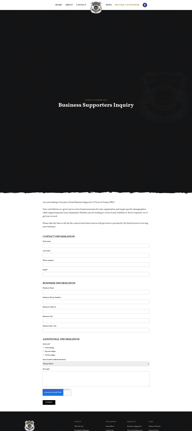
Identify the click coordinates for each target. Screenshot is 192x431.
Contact (81, 5)
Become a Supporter (134, 426)
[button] (69, 5)
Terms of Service (155, 426)
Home (58, 5)
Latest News (110, 426)
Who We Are (78, 426)
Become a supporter (127, 5)
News (109, 5)
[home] (96, 5)
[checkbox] (96, 351)
